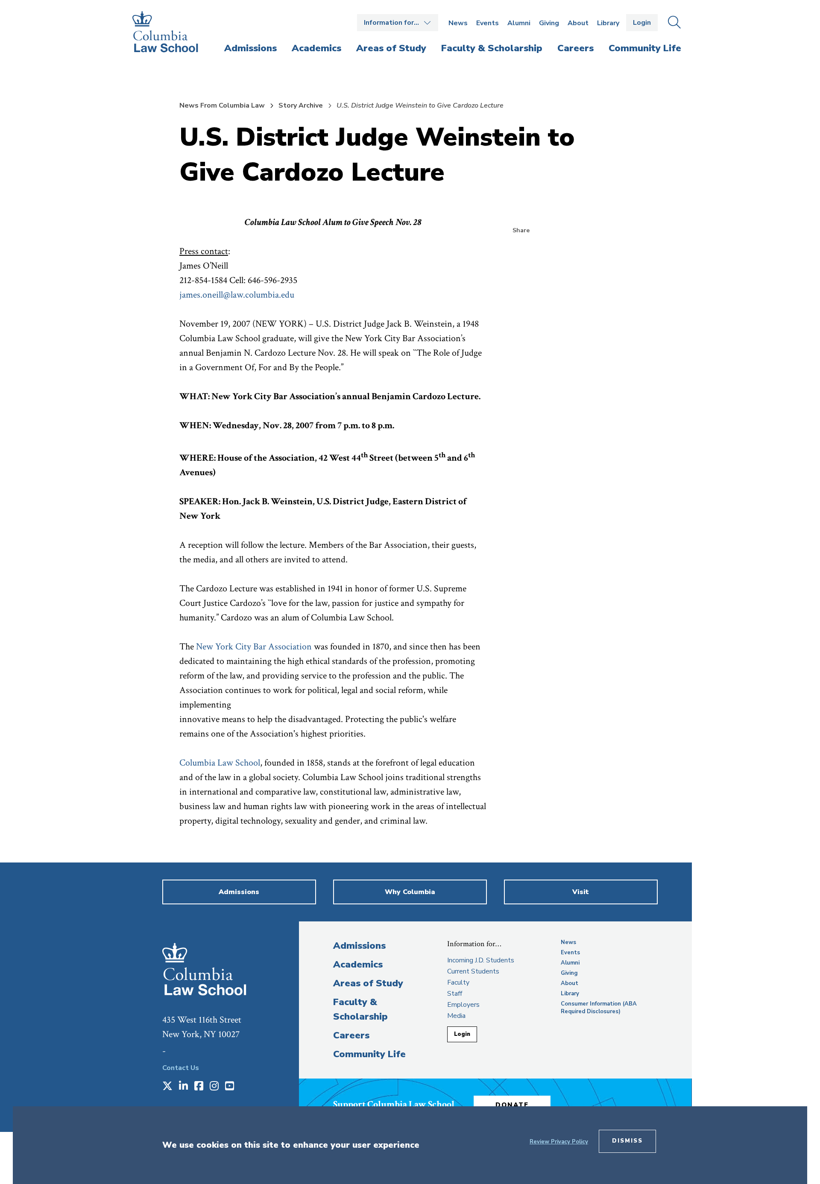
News (458, 23)
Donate (512, 1105)
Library (608, 23)
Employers (463, 1004)
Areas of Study (368, 983)
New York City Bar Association (254, 646)
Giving (549, 23)
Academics (358, 964)
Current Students (473, 971)
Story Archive (300, 105)
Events (487, 23)
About (578, 23)
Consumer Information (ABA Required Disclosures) (599, 1007)
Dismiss (627, 1141)
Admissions (359, 945)
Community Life (369, 1054)
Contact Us (180, 1068)
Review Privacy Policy (559, 1142)
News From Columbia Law (222, 105)
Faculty (458, 982)
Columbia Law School (219, 763)
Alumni (518, 23)
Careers (351, 1035)
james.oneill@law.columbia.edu (236, 295)
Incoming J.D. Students (480, 960)
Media (456, 1015)
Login (642, 22)
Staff (454, 993)
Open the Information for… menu (397, 22)
